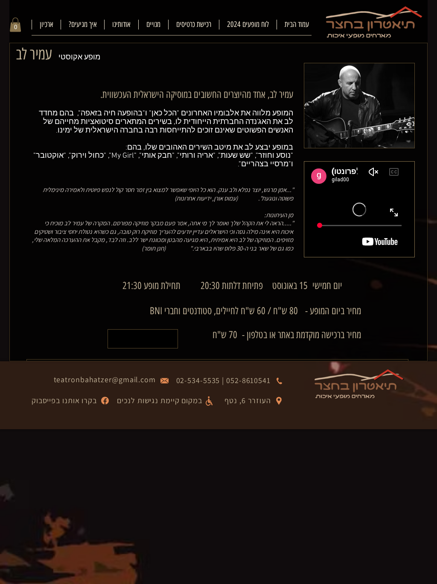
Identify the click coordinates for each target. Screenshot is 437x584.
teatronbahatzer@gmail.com (105, 379)
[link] (15, 25)
